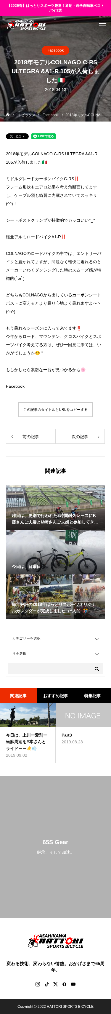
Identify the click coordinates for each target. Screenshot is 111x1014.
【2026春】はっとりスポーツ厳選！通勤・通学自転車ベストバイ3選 (55, 8)
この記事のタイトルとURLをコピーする (55, 410)
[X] (56, 984)
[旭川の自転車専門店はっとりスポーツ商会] (26, 24)
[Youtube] (73, 984)
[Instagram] (38, 984)
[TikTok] (47, 984)
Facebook (56, 50)
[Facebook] (64, 984)
